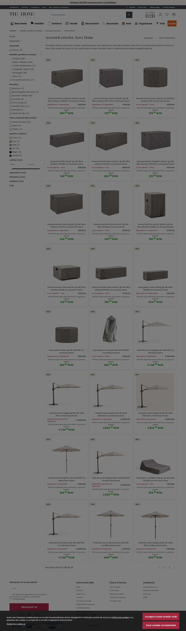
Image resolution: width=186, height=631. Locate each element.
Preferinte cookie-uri (16, 624)
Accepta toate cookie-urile (161, 616)
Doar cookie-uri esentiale (161, 625)
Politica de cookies (120, 617)
